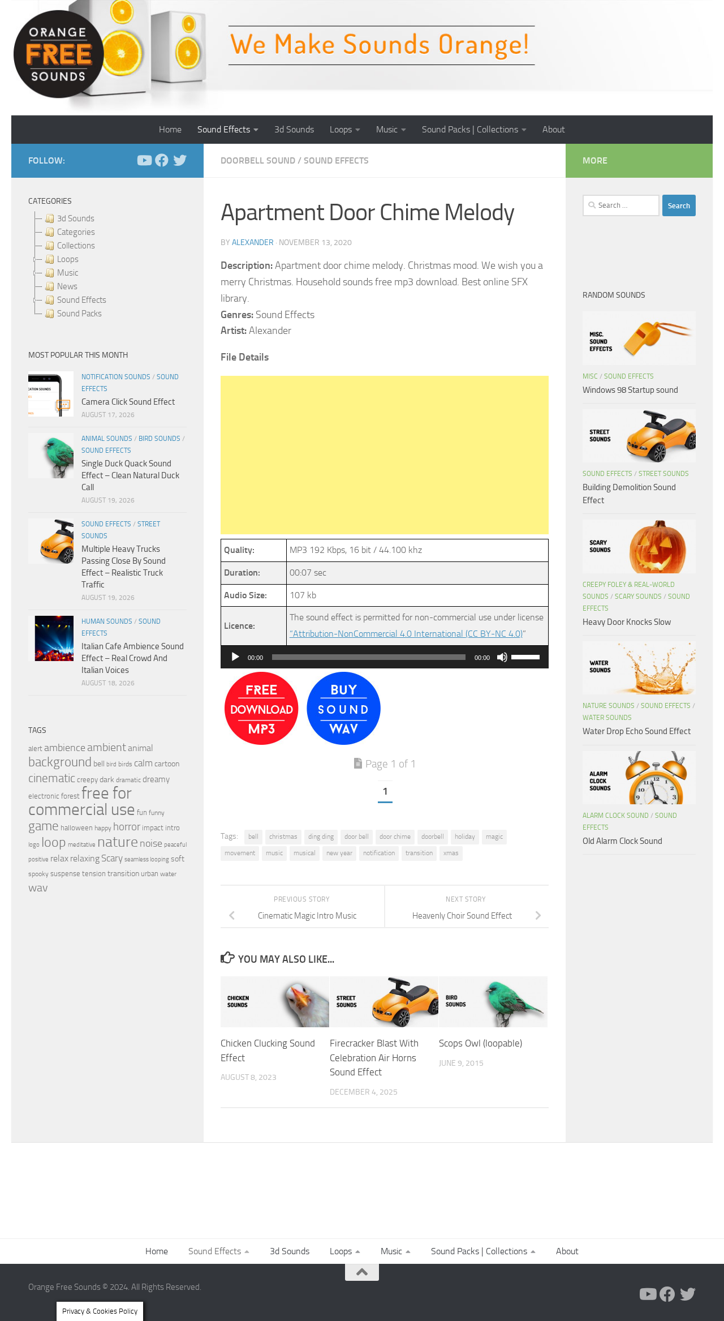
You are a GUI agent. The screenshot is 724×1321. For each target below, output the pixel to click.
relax (59, 858)
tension (94, 873)
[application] (385, 657)
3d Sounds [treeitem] (75, 218)
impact (152, 828)
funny (157, 813)
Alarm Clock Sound (616, 816)
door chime (395, 836)
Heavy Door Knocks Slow (627, 622)
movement (240, 853)
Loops (341, 129)
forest (70, 796)
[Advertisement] (385, 455)
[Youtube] (143, 160)
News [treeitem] (67, 286)
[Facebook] (162, 160)
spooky (38, 874)
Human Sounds (106, 621)
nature (117, 842)
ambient (106, 747)
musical (305, 853)
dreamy (156, 779)
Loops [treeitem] (68, 259)
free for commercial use (81, 801)
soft (177, 859)
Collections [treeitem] (76, 246)
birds (125, 764)
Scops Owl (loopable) (480, 1043)
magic (494, 836)
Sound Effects (223, 129)
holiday (465, 836)
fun (142, 812)
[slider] (527, 656)
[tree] (107, 266)
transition (419, 853)
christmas (283, 836)
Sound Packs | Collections (470, 129)
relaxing (85, 858)
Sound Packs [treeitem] (79, 313)
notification (379, 853)
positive (38, 859)
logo (34, 844)
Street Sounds (664, 474)
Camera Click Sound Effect (128, 402)
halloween (77, 828)
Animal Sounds (106, 439)
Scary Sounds (638, 597)
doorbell (432, 836)
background (60, 762)
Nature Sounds (609, 706)
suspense (65, 873)
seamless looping (146, 859)
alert (35, 748)
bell (253, 836)
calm (143, 763)
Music (387, 129)
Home (170, 129)
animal (140, 748)
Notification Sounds (115, 377)
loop (53, 842)
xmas (451, 853)
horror (126, 827)
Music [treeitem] (67, 273)
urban (149, 873)
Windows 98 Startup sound (630, 390)
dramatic (128, 780)
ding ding (321, 836)
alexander (253, 242)
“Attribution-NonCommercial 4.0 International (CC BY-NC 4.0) (406, 633)
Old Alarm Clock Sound (622, 841)
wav (38, 887)
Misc (590, 376)
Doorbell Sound (258, 160)
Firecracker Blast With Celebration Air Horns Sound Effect (374, 1057)
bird (111, 764)
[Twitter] (180, 160)
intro (172, 828)
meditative (82, 844)
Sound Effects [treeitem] (81, 300)
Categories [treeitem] (76, 232)
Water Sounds (607, 718)
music (274, 853)
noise (151, 843)
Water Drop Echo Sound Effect (637, 731)
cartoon (166, 764)
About (553, 129)
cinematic (51, 778)
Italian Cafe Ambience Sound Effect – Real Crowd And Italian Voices (132, 658)
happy (102, 828)
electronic (43, 796)
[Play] (235, 657)
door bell (356, 836)
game (43, 826)
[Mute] (502, 657)
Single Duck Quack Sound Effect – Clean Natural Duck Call (130, 475)
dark (107, 779)
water (168, 874)
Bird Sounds (159, 439)
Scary (112, 858)
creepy (87, 779)
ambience (64, 747)
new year (339, 853)
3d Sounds (294, 129)
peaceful (175, 844)
